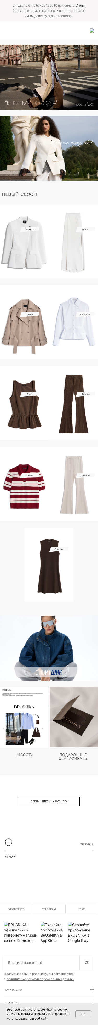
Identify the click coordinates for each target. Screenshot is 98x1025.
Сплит (81, 5)
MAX (82, 909)
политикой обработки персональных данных (40, 979)
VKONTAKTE (16, 909)
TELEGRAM (49, 909)
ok (86, 962)
